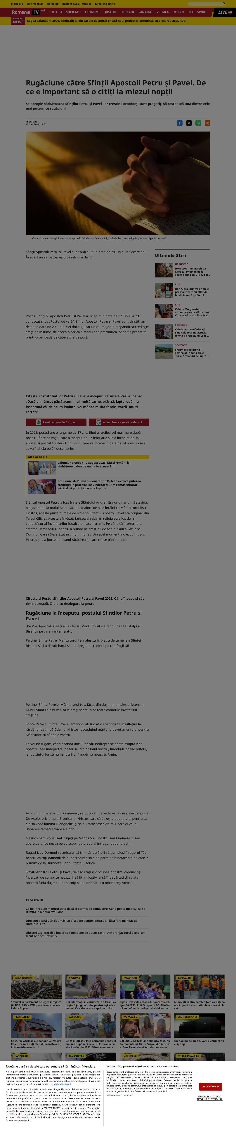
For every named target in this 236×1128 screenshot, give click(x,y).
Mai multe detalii (62, 1084)
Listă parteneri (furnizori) (120, 1095)
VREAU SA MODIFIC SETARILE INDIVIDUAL (210, 1098)
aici (28, 1108)
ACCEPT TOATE (210, 1086)
